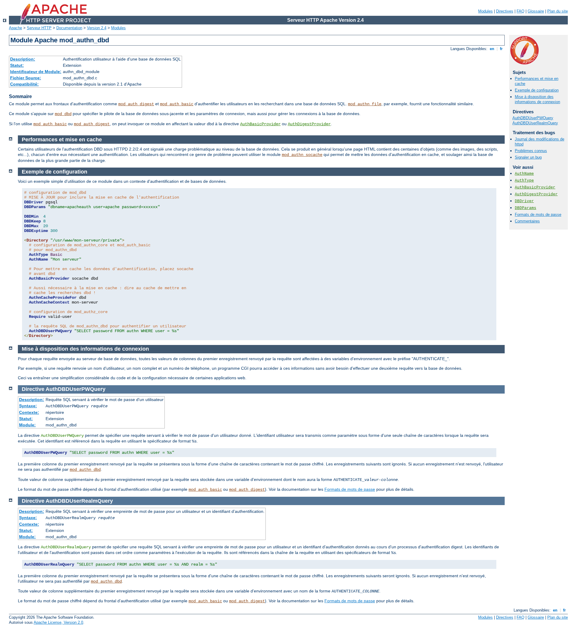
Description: (22, 59)
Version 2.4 (96, 28)
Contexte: (29, 412)
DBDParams (525, 208)
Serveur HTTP (39, 28)
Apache (15, 28)
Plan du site (557, 11)
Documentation (69, 28)
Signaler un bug (528, 157)
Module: (27, 424)
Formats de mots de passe (538, 214)
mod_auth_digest (136, 104)
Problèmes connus (531, 150)
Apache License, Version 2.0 (58, 622)
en (492, 49)
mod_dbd (63, 114)
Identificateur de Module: (35, 71)
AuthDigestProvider (309, 124)
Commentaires (527, 221)
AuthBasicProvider (260, 124)
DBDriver (524, 201)
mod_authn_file (364, 104)
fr (501, 49)
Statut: (17, 65)
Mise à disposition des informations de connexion (537, 99)
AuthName (524, 173)
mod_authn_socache (302, 154)
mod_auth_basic (176, 104)
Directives (504, 11)
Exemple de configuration (537, 90)
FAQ (520, 11)
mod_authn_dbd (85, 469)
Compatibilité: (24, 84)
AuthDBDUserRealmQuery (535, 123)
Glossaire (536, 11)
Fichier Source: (25, 77)
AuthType (524, 180)
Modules (485, 11)
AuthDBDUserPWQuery (532, 118)
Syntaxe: (28, 405)
